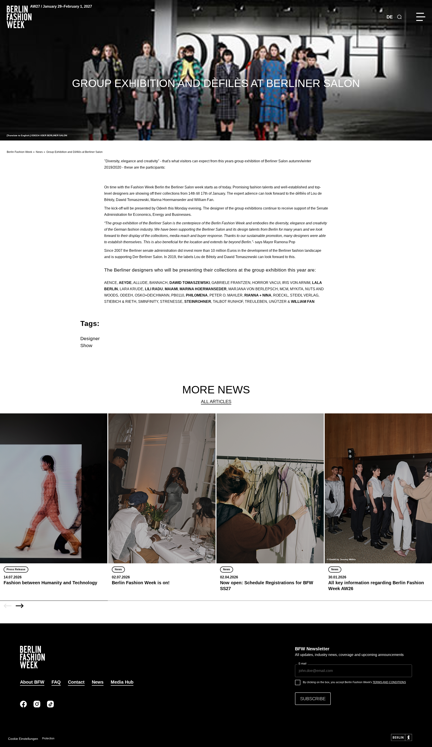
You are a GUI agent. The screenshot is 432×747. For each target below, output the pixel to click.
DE (390, 16)
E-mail (302, 663)
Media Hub (122, 682)
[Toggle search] (399, 16)
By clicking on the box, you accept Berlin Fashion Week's (354, 682)
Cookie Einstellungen (23, 738)
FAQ (56, 682)
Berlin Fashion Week (19, 152)
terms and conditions (389, 682)
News (39, 152)
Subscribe (313, 698)
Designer (90, 338)
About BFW (32, 682)
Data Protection (45, 738)
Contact (76, 682)
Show (86, 345)
